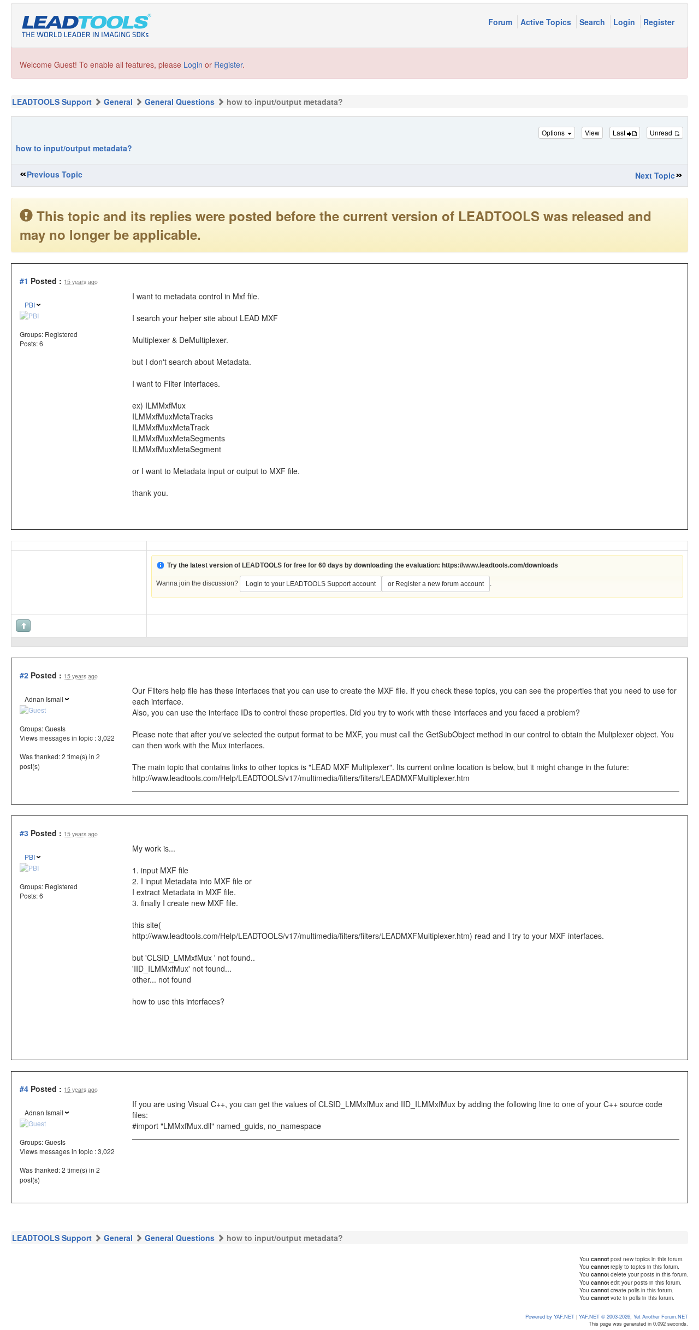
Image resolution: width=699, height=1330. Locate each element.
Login (625, 21)
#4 (24, 1088)
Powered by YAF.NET (549, 1316)
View (592, 132)
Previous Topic (54, 174)
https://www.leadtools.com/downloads (500, 565)
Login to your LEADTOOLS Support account (311, 584)
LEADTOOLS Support (52, 101)
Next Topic (655, 175)
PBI (30, 304)
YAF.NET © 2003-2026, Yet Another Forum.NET (633, 1316)
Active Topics (546, 21)
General (118, 101)
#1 (24, 280)
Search (593, 21)
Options (554, 132)
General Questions (180, 101)
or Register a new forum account (436, 584)
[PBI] (29, 313)
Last (620, 132)
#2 (24, 675)
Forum (501, 21)
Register (658, 21)
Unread (662, 132)
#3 (24, 832)
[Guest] (33, 708)
